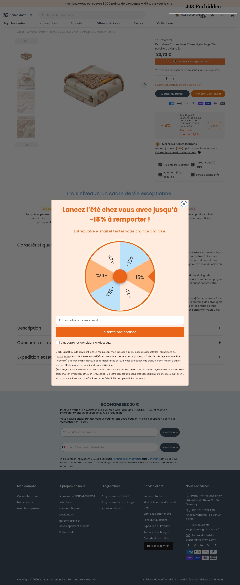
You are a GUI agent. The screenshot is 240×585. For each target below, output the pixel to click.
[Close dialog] (184, 204)
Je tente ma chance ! (120, 332)
